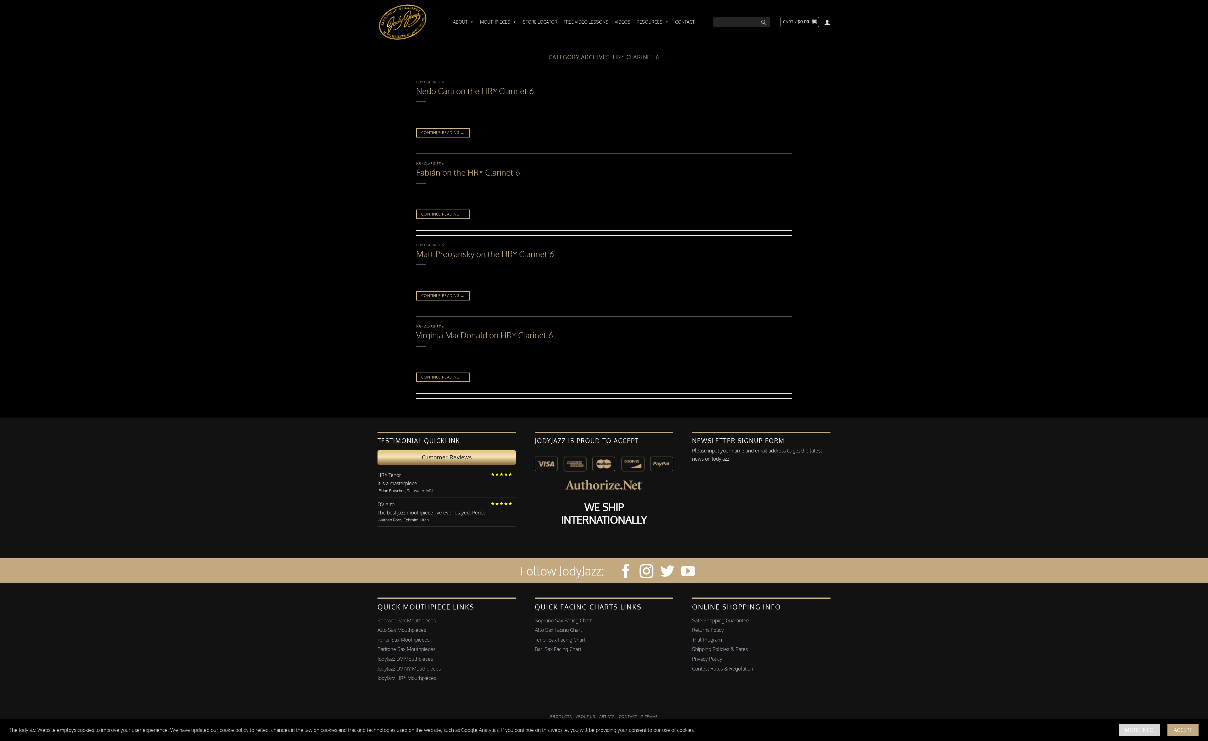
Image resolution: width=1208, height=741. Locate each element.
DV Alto (386, 504)
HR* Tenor (389, 475)
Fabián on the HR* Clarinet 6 (468, 172)
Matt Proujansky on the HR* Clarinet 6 (485, 254)
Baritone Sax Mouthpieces (406, 649)
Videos (622, 22)
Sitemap (649, 716)
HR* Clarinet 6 (430, 82)
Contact (685, 22)
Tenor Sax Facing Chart (560, 640)
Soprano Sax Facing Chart (563, 620)
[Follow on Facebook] (626, 572)
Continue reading (443, 132)
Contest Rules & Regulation (722, 668)
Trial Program (707, 640)
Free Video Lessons (586, 22)
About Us (585, 716)
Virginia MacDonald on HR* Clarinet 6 (484, 335)
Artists (606, 716)
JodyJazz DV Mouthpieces (405, 659)
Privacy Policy (707, 659)
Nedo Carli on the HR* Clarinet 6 (475, 91)
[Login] (827, 22)
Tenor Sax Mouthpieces (403, 640)
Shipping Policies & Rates (720, 649)
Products (561, 716)
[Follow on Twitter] (667, 572)
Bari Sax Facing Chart (558, 649)
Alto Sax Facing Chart (558, 630)
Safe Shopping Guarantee (720, 620)
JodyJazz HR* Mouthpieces (407, 678)
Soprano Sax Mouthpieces (407, 620)
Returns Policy (708, 630)
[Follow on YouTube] (688, 572)
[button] (799, 22)
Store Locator (540, 22)
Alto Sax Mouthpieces (402, 630)
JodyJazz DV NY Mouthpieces (409, 668)
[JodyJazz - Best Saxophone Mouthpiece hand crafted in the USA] (409, 22)
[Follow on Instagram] (646, 572)
